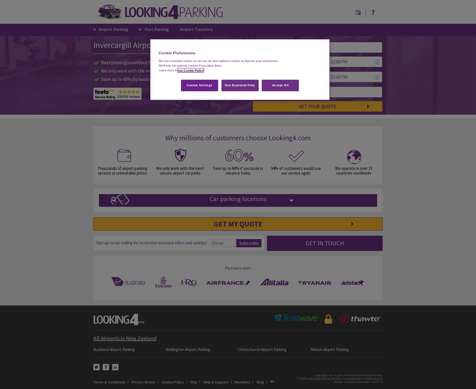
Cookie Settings (199, 85)
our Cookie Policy (191, 70)
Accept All (280, 85)
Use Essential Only (240, 85)
